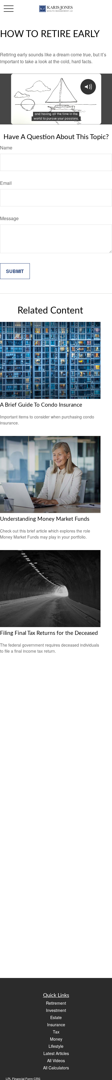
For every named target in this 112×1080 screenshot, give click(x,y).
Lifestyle (56, 1046)
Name (6, 147)
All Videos (56, 1060)
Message (9, 218)
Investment (56, 1010)
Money (56, 1039)
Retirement (56, 1003)
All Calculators (56, 1068)
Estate (56, 1017)
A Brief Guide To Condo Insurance (41, 405)
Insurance (56, 1024)
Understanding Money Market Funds (44, 519)
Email (6, 183)
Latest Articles (56, 1053)
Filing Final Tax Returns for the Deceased (49, 633)
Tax (56, 1032)
